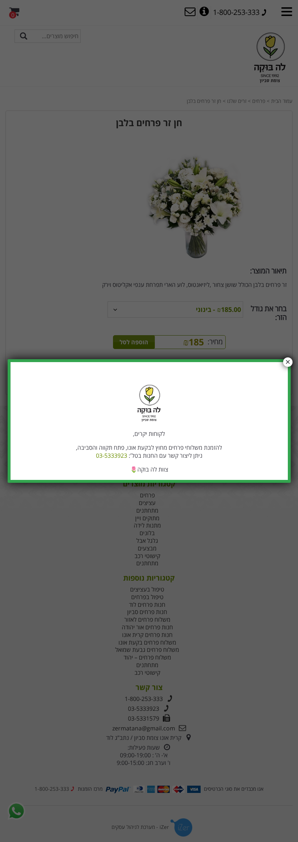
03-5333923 (111, 456)
